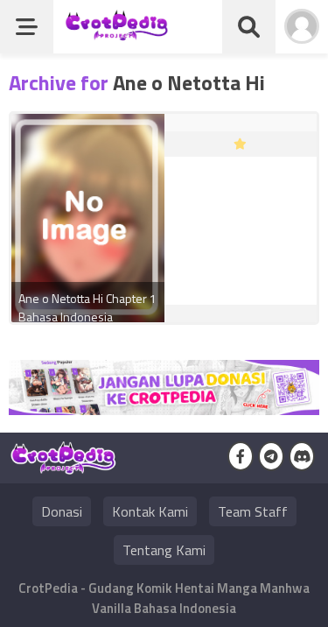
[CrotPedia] (116, 33)
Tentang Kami (164, 549)
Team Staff (253, 511)
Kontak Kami (150, 511)
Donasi (61, 511)
